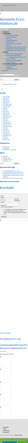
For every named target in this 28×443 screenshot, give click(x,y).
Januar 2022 (6, 132)
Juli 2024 (5, 108)
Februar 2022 (6, 130)
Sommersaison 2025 (12, 68)
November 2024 (7, 104)
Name (3, 197)
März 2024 (6, 111)
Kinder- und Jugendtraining (14, 53)
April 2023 (5, 120)
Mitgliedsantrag (11, 37)
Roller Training (11, 58)
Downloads (6, 427)
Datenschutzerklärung (10, 442)
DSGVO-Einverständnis (7, 207)
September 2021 (7, 135)
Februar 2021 (6, 139)
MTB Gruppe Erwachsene (13, 55)
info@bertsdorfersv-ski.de (10, 5)
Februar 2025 (6, 101)
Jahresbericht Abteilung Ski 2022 (16, 50)
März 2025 (6, 99)
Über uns (8, 38)
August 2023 (6, 117)
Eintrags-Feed (6, 158)
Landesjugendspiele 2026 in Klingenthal (13, 172)
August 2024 (6, 107)
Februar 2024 (6, 113)
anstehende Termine (12, 35)
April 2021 (5, 138)
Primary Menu (4, 29)
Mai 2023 (5, 119)
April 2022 (5, 129)
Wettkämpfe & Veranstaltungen (13, 63)
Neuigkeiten (6, 148)
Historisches (10, 42)
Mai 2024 (5, 110)
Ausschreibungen (11, 65)
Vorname (16, 199)
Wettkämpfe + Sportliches (9, 149)
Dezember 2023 (7, 116)
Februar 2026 (6, 96)
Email (2, 202)
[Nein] (17, 442)
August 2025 (6, 98)
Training (5, 52)
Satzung (8, 45)
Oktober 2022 (6, 125)
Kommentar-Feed (7, 159)
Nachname (17, 200)
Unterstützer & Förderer (14, 43)
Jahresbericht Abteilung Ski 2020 (16, 47)
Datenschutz (6, 430)
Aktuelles (6, 32)
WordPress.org (7, 161)
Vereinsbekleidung (11, 40)
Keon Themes (18, 435)
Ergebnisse (9, 67)
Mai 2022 (5, 128)
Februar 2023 (6, 122)
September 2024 (7, 105)
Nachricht (3, 205)
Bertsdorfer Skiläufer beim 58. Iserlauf (13, 178)
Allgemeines (6, 146)
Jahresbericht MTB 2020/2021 (17, 57)
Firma (2, 196)
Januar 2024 (6, 114)
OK (3, 442)
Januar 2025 (6, 102)
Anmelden (5, 156)
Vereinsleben (7, 33)
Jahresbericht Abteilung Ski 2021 (16, 48)
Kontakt (5, 70)
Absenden (3, 216)
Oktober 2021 (6, 133)
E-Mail (4, 429)
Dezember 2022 (7, 123)
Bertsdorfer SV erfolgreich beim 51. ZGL (13, 173)
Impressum (6, 432)
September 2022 (7, 126)
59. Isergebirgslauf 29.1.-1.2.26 (11, 170)
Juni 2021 (5, 136)
